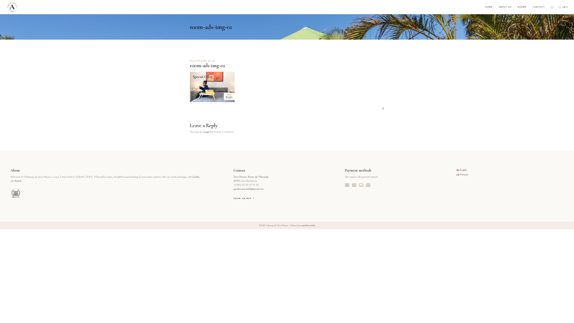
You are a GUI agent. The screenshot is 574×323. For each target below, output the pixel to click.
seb (213, 61)
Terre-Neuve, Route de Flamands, (251, 177)
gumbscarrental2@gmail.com (248, 189)
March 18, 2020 (198, 61)
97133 (236, 181)
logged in (208, 132)
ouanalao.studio (308, 225)
